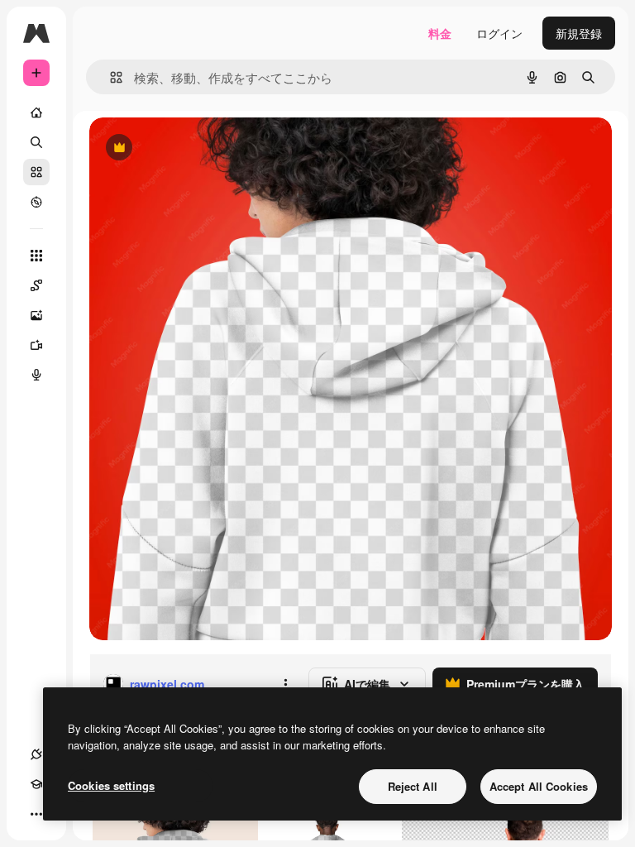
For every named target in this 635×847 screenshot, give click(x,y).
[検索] (36, 142)
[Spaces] (36, 285)
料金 (439, 33)
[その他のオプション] (285, 684)
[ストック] (36, 172)
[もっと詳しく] (36, 202)
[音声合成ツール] (36, 374)
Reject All (412, 786)
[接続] (36, 754)
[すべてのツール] (36, 255)
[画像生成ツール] (36, 315)
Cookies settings (111, 785)
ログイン (499, 33)
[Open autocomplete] (109, 77)
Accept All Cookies (538, 786)
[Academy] (36, 784)
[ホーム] (36, 112)
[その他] (36, 814)
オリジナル (203, 148)
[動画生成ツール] (36, 345)
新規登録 (579, 33)
